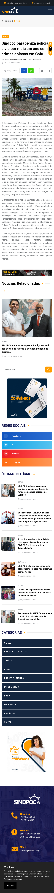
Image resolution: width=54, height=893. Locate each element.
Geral (4, 341)
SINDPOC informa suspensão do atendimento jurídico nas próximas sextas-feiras (35, 569)
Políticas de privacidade (13, 879)
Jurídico (22, 562)
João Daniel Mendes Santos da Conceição (23, 60)
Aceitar (10, 886)
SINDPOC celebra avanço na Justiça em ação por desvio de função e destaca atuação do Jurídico (26, 348)
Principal (7, 21)
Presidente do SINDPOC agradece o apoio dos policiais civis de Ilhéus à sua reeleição (35, 616)
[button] (4, 291)
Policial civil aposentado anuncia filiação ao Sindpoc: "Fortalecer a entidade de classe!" (34, 592)
